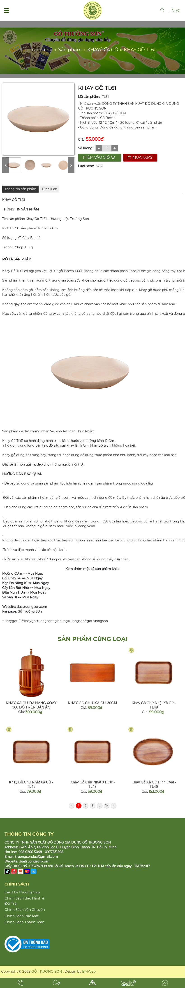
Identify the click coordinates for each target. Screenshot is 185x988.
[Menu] (6, 10)
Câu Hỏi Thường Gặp (22, 892)
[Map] (92, 983)
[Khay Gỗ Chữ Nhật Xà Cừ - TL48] (31, 752)
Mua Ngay (35, 573)
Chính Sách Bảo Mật (22, 916)
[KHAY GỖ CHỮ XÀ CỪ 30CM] (93, 673)
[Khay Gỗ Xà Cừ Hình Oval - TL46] (154, 752)
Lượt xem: (86, 166)
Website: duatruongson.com (24, 607)
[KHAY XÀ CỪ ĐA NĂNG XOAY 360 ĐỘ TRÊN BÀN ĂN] (31, 673)
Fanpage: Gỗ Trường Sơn (22, 611)
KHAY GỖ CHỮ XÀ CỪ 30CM (92, 703)
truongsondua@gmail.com (36, 857)
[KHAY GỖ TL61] (13, 165)
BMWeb (89, 971)
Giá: (81, 139)
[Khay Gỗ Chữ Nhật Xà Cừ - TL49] (154, 673)
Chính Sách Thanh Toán (24, 922)
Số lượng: (85, 148)
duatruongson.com (34, 861)
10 (106, 805)
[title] (20, 983)
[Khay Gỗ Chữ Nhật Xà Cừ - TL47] (93, 752)
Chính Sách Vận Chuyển (25, 909)
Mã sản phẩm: (89, 97)
